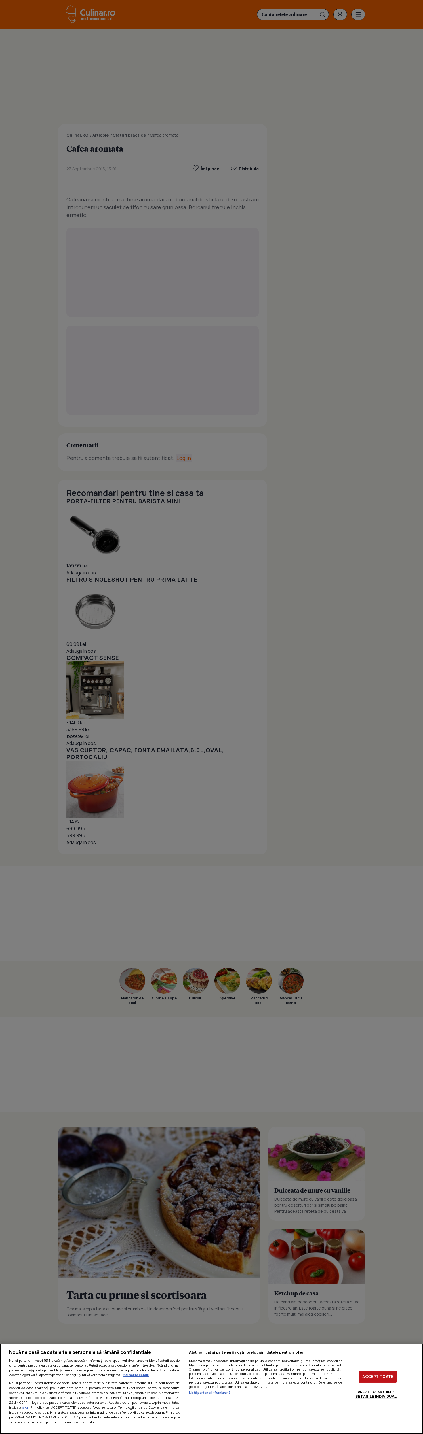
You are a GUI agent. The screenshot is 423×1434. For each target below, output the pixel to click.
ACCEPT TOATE (377, 1376)
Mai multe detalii (136, 1375)
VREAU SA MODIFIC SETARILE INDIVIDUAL (376, 1394)
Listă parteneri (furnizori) (209, 1392)
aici (25, 1407)
